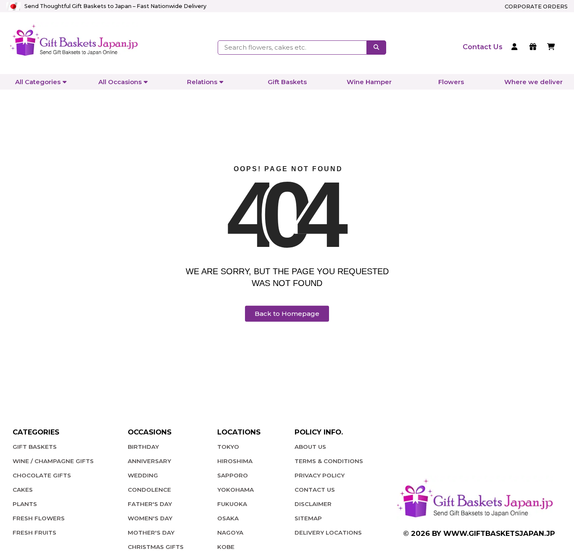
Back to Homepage (287, 314)
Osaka (228, 518)
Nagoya (230, 532)
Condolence (149, 489)
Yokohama (235, 489)
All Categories (38, 82)
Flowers (451, 82)
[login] (515, 47)
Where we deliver (533, 82)
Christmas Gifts (156, 546)
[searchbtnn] (376, 47)
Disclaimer (313, 504)
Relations (202, 82)
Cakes (23, 489)
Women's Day (150, 518)
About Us (310, 446)
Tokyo (228, 446)
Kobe (225, 546)
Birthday (143, 446)
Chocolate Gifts (42, 475)
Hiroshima (235, 461)
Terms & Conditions (329, 461)
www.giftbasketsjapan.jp (499, 533)
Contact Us (315, 489)
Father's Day (150, 504)
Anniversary (149, 461)
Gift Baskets (287, 82)
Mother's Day (151, 532)
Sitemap (308, 518)
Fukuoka (232, 504)
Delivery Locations (328, 532)
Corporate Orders (536, 6)
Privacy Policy (320, 475)
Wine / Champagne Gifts (53, 461)
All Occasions (120, 82)
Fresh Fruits (34, 532)
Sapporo (232, 475)
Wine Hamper (369, 82)
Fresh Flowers (39, 518)
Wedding (143, 475)
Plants (25, 504)
